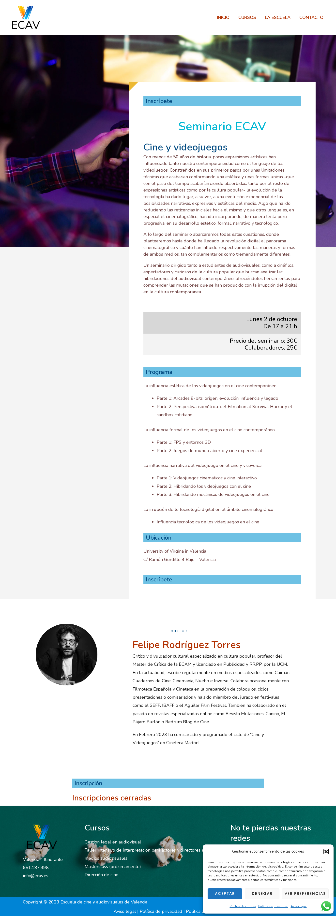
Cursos (247, 17)
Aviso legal (299, 906)
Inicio (223, 17)
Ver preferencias (305, 893)
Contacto (311, 17)
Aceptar (225, 893)
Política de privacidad (273, 906)
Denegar (262, 893)
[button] (326, 851)
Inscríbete (159, 101)
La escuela (277, 17)
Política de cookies (243, 906)
